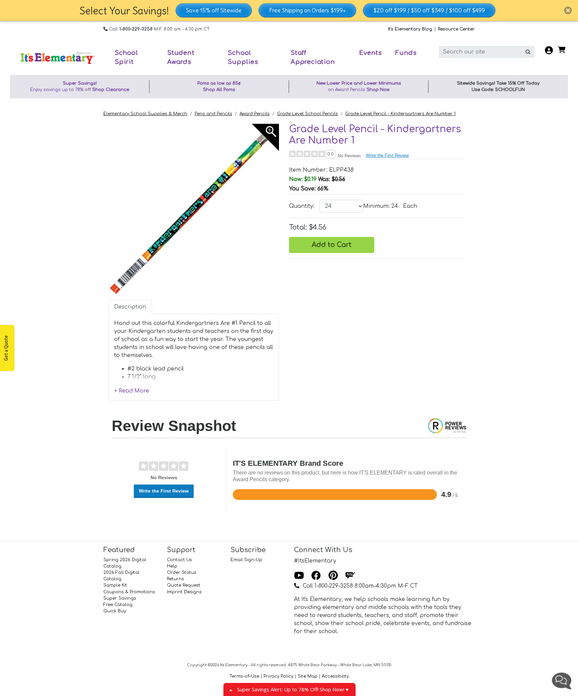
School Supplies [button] (243, 57)
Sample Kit (115, 585)
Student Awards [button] (181, 57)
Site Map (307, 676)
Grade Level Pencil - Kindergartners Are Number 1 (400, 113)
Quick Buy (114, 611)
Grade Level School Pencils (307, 113)
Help (172, 566)
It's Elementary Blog (410, 29)
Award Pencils (254, 113)
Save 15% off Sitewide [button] (214, 10)
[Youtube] (299, 576)
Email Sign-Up (246, 559)
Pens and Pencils (213, 113)
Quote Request (183, 585)
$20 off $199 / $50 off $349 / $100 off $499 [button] (429, 10)
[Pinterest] (333, 576)
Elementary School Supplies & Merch (145, 113)
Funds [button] (406, 53)
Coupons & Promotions (129, 592)
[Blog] (350, 576)
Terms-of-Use (244, 676)
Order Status (181, 572)
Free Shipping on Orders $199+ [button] (307, 10)
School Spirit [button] (126, 57)
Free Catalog (117, 604)
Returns (175, 579)
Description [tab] (130, 307)
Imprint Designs (184, 592)
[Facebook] (316, 576)
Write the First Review (387, 155)
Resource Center (456, 29)
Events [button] (370, 53)
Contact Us (179, 559)
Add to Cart (332, 245)
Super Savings (119, 598)
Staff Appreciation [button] (313, 57)
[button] (568, 10)
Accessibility (335, 676)
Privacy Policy (278, 676)
